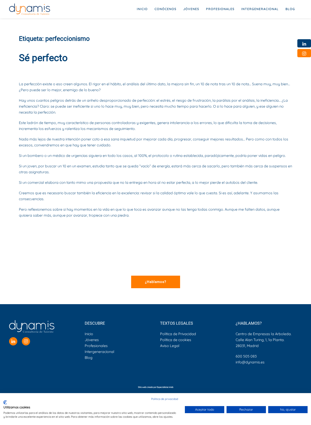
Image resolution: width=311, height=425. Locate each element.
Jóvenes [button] (191, 9)
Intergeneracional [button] (260, 9)
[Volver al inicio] (29, 9)
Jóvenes (92, 339)
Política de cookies (175, 339)
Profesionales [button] (220, 9)
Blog (290, 9)
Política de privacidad (164, 399)
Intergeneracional (99, 351)
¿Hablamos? (155, 282)
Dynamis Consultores (60, 70)
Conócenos (165, 9)
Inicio (142, 9)
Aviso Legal (169, 345)
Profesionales (96, 345)
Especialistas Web (165, 387)
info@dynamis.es (250, 362)
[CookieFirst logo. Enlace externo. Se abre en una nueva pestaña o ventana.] (5, 402)
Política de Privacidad (178, 334)
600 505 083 (246, 356)
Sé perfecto (43, 57)
